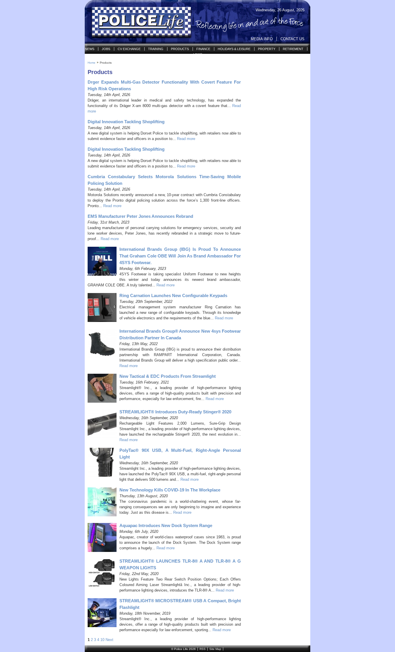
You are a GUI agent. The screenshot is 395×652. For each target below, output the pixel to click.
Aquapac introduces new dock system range (165, 525)
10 (102, 640)
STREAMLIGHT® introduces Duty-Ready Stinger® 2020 (175, 411)
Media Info (262, 39)
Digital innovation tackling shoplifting (126, 121)
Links (197, 54)
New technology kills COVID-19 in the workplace (169, 489)
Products (180, 49)
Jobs (106, 49)
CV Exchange (129, 49)
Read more (186, 139)
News (89, 49)
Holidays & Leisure (234, 49)
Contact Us (292, 39)
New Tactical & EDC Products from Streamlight (167, 376)
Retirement (293, 49)
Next (109, 640)
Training (155, 49)
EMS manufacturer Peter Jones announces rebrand (140, 216)
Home (91, 62)
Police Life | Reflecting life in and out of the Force (138, 22)
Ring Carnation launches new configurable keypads (173, 295)
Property (266, 49)
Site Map (215, 649)
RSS (203, 649)
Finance (203, 49)
